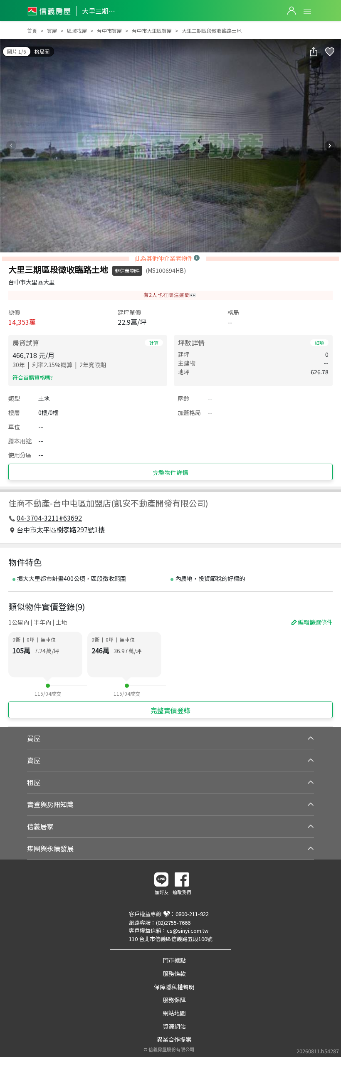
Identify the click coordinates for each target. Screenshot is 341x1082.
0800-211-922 (192, 914)
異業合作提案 (174, 1039)
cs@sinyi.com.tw (187, 930)
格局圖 (42, 51)
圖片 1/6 (16, 51)
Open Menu (307, 11)
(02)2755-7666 (173, 922)
